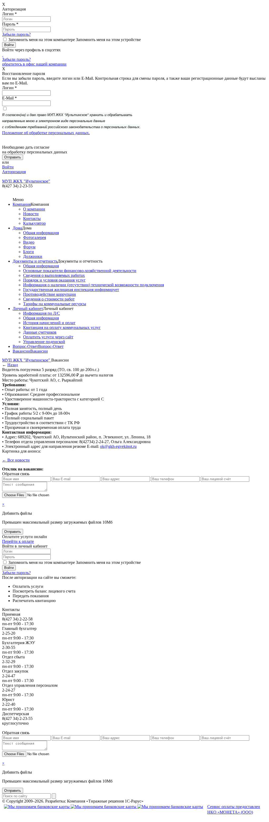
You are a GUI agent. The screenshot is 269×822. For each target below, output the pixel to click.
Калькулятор (34, 223)
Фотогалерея (34, 237)
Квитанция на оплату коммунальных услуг (62, 327)
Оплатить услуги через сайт (48, 337)
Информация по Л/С (41, 313)
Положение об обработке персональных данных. (46, 133)
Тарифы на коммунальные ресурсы (54, 304)
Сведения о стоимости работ (49, 299)
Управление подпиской (44, 341)
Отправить (12, 532)
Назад (12, 365)
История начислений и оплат (49, 322)
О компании (34, 209)
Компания (22, 204)
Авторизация (14, 171)
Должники (32, 256)
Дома (17, 228)
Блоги (28, 251)
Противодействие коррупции (49, 294)
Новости (31, 214)
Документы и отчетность (35, 261)
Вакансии (21, 351)
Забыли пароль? (16, 34)
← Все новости (16, 460)
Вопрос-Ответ (25, 346)
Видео (28, 242)
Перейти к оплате (18, 541)
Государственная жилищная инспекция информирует (71, 289)
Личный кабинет (28, 308)
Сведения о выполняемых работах (54, 275)
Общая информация (41, 232)
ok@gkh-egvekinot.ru (118, 446)
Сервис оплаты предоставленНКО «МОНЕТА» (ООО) (233, 809)
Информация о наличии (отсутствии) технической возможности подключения (93, 285)
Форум (29, 247)
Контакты (32, 218)
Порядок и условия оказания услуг (54, 280)
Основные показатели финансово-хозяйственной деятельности (79, 270)
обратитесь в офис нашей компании (34, 64)
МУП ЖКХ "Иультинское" (26, 360)
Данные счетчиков (39, 332)
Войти (8, 167)
